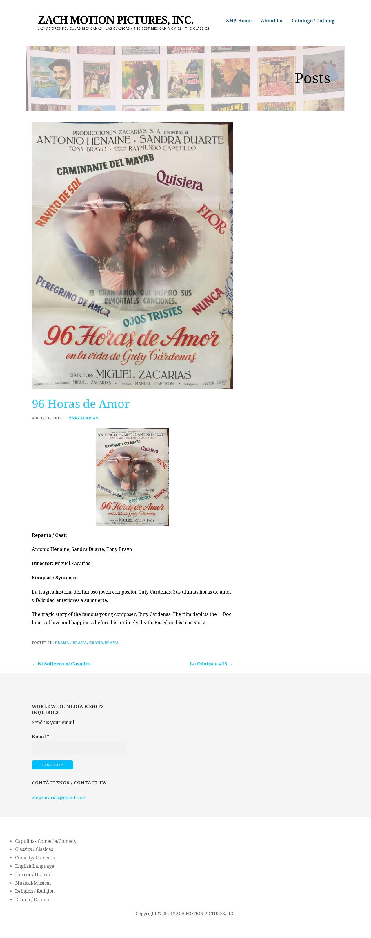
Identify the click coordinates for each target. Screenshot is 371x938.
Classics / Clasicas (34, 849)
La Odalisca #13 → (211, 664)
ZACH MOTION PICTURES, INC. (116, 20)
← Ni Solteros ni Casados (61, 664)
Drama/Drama (104, 643)
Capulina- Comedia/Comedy (46, 841)
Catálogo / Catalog (313, 21)
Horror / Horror (33, 874)
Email (40, 736)
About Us (271, 21)
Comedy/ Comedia (35, 858)
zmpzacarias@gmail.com (59, 797)
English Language (34, 866)
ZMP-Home (239, 21)
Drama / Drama (71, 643)
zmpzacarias (83, 418)
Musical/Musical (33, 883)
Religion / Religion (35, 891)
